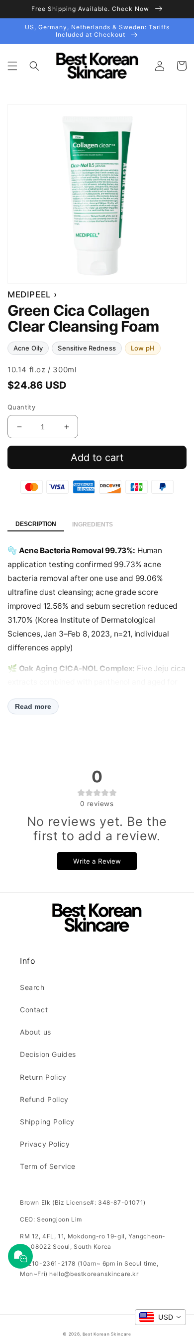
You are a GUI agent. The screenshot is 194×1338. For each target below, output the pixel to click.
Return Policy (43, 1077)
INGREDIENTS (92, 524)
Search (32, 987)
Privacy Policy (45, 1144)
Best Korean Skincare (107, 1334)
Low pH (143, 348)
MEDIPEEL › (32, 294)
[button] (12, 66)
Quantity (21, 407)
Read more (33, 706)
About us (35, 1032)
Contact (34, 1009)
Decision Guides (48, 1054)
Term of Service (48, 1166)
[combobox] (160, 1317)
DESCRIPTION (35, 524)
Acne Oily (28, 348)
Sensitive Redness (87, 348)
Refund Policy (44, 1099)
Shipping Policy (47, 1121)
